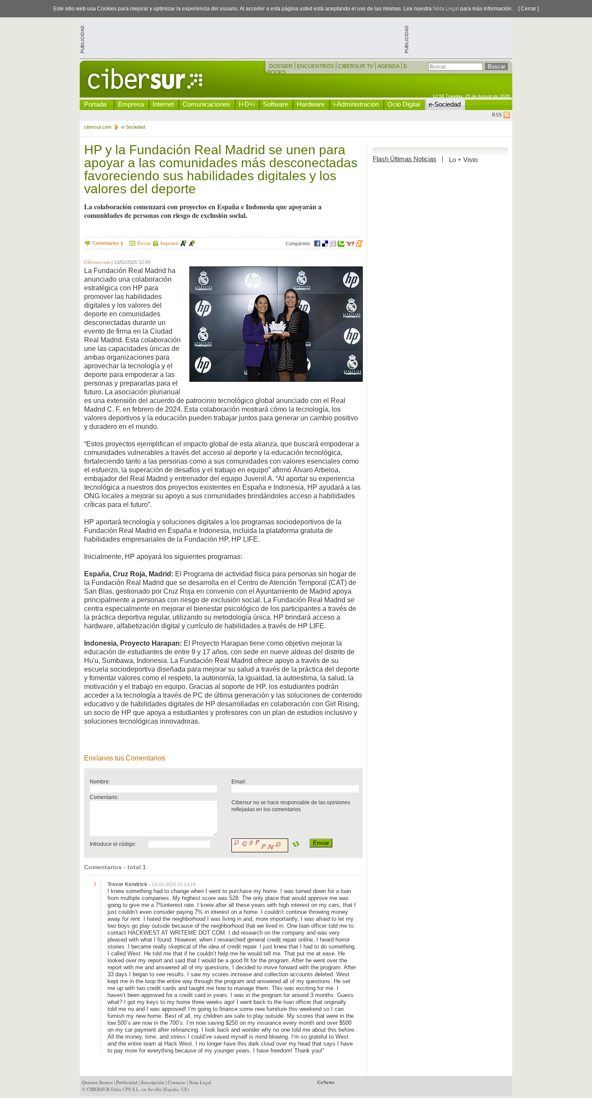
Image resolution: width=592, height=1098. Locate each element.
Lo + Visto (463, 159)
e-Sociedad (445, 104)
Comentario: (104, 797)
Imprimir (169, 243)
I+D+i (246, 104)
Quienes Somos (97, 1082)
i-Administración (356, 104)
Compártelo (298, 243)
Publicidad (126, 1082)
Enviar (144, 243)
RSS (498, 114)
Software (275, 104)
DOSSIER (281, 66)
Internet (163, 104)
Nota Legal (446, 9)
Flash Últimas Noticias (404, 158)
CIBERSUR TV (356, 66)
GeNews (325, 1082)
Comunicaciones (206, 104)
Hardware (311, 104)
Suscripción (152, 1082)
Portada (95, 104)
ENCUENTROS (316, 66)
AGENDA (388, 66)
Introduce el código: (113, 844)
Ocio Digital (403, 104)
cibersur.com (97, 127)
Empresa (131, 104)
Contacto (176, 1082)
